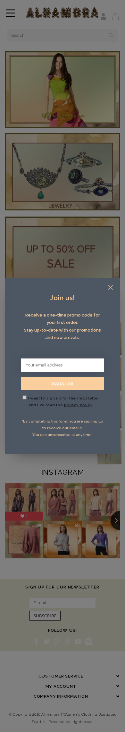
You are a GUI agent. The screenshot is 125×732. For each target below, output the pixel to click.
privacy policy (78, 405)
